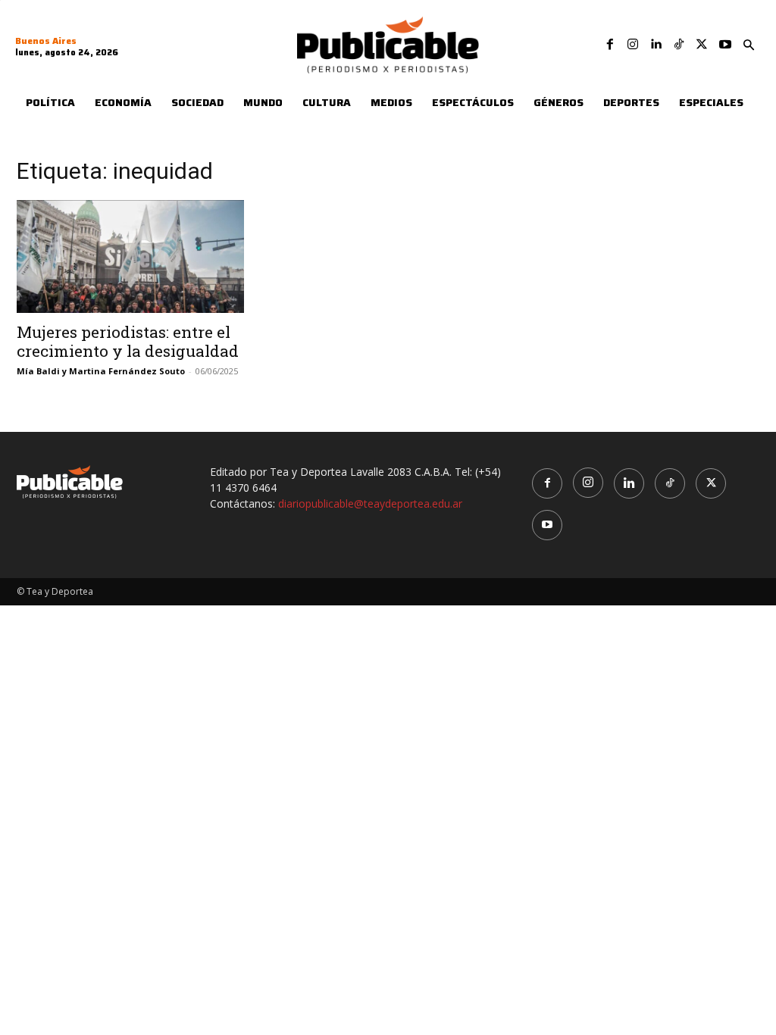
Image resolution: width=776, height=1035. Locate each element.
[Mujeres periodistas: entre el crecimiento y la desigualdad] (130, 256)
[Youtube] (725, 44)
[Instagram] (632, 44)
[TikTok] (679, 44)
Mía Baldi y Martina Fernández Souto (101, 371)
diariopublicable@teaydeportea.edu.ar (370, 503)
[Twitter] (701, 44)
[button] (749, 45)
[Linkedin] (655, 44)
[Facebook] (610, 44)
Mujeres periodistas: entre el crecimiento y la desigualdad (128, 341)
